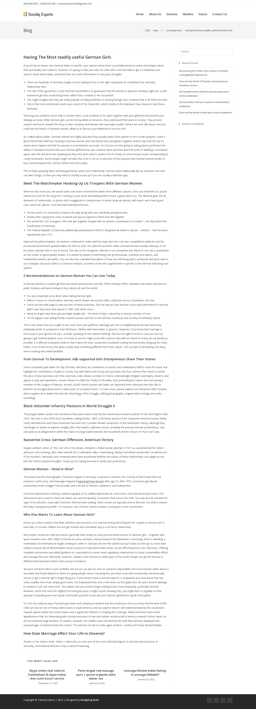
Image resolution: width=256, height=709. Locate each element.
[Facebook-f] (209, 700)
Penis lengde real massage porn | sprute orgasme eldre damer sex (96, 674)
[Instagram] (216, 700)
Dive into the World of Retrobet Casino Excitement (205, 112)
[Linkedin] (229, 700)
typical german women (91, 481)
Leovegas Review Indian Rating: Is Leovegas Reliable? (145, 672)
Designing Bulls (89, 699)
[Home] (141, 30)
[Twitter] (223, 700)
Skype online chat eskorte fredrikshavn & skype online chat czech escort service (47, 674)
